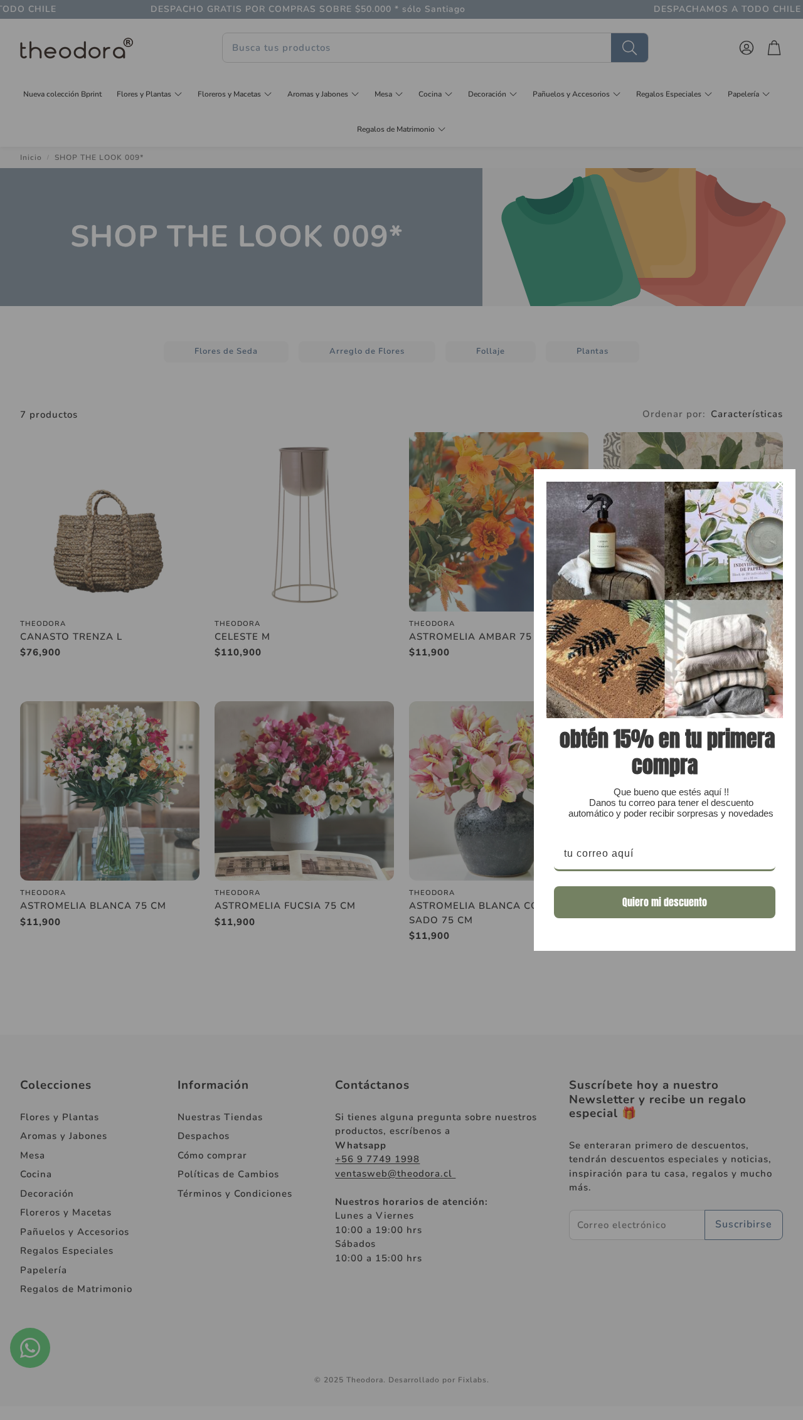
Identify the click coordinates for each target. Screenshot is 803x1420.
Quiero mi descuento (664, 901)
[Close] (780, 484)
